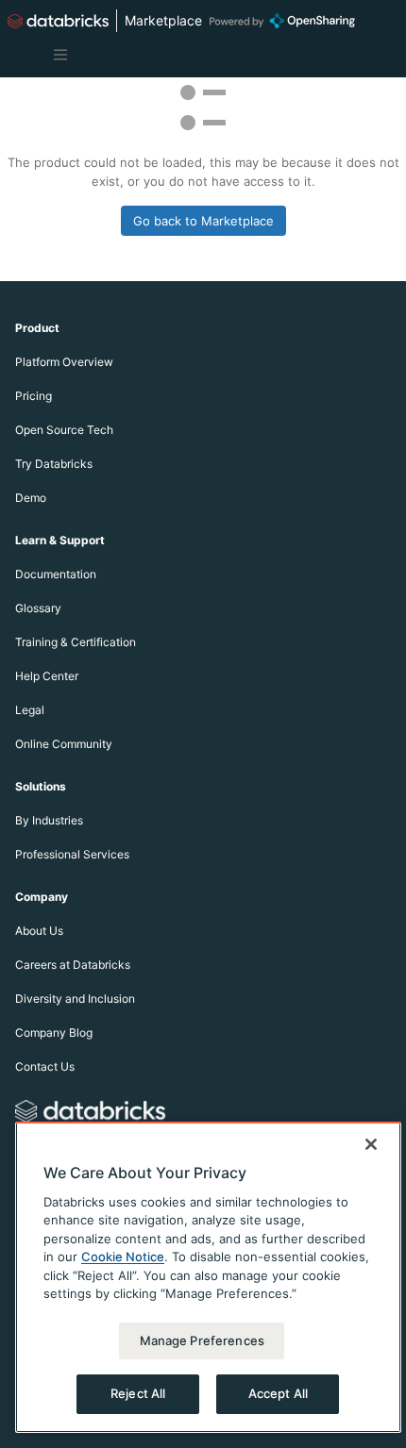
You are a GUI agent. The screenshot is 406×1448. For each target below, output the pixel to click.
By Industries (49, 820)
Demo (30, 498)
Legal (29, 710)
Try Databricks (54, 464)
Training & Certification (75, 642)
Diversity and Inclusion (75, 998)
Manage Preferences (202, 1340)
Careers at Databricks (72, 964)
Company (41, 897)
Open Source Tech (64, 430)
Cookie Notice (122, 1256)
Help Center (46, 676)
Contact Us (45, 1066)
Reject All (137, 1393)
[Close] (371, 1144)
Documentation (55, 574)
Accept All (278, 1393)
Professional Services (72, 854)
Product (37, 328)
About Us (39, 931)
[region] (208, 1277)
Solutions (40, 786)
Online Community (63, 744)
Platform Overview (64, 362)
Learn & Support (60, 540)
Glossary (38, 608)
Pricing (33, 396)
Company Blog (54, 1032)
